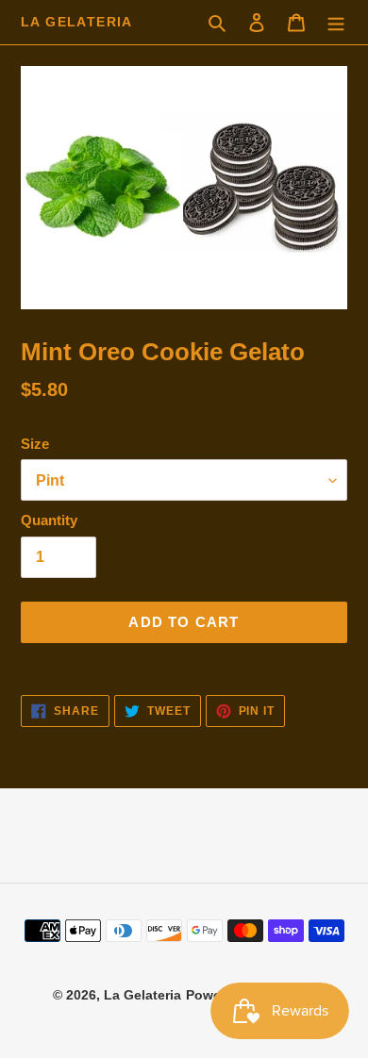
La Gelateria (77, 21)
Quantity (49, 520)
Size (35, 444)
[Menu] (336, 22)
